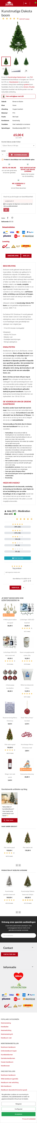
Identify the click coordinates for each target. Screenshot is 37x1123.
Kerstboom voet (6, 1038)
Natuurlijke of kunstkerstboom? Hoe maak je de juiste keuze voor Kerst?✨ (8, 811)
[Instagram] (11, 960)
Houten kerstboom (7, 1062)
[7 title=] (26, 519)
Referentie (5, 221)
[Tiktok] (20, 960)
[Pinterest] (7, 960)
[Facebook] (3, 960)
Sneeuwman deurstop (27, 774)
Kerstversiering (6, 1023)
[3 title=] (19, 519)
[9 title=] (30, 519)
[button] (9, 954)
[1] (2, 19)
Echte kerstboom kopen (9, 1051)
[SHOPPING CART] (34, 3)
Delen (8, 218)
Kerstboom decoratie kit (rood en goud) (14, 1090)
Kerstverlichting (6, 1030)
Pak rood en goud (10, 744)
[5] (9, 19)
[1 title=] (16, 519)
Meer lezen (8, 820)
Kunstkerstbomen (7, 1055)
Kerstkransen (5, 1066)
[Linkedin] (24, 960)
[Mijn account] (31, 3)
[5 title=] (23, 519)
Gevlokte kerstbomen (8, 1058)
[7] (13, 19)
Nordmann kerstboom (8, 1047)
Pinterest (12, 218)
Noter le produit (17, 558)
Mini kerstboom (6, 1086)
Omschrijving (13, 256)
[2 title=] (25, 628)
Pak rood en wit (28, 847)
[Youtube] (16, 960)
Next (19, 865)
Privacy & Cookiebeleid (28, 1119)
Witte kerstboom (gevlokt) (9, 1079)
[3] (5, 19)
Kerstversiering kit (7, 1034)
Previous (17, 865)
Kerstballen (4, 1027)
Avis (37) (26, 256)
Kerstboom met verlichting (9, 1082)
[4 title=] (29, 628)
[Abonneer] (33, 935)
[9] (16, 19)
